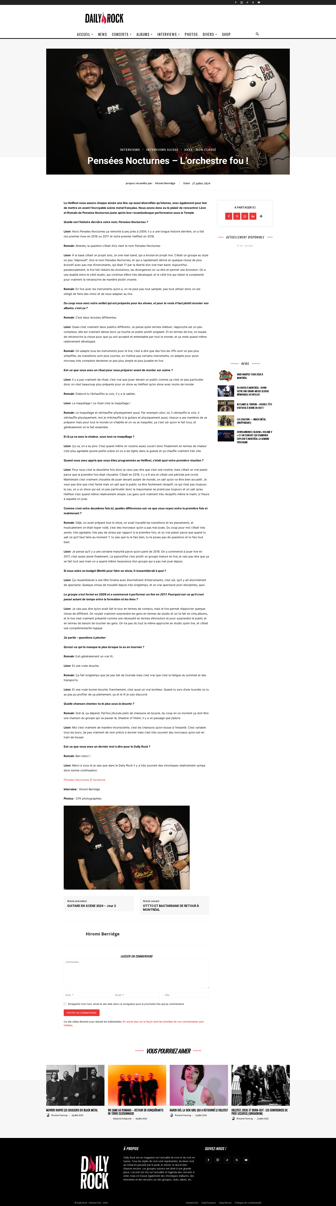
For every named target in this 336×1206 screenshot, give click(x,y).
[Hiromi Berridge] (72, 934)
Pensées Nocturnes (76, 779)
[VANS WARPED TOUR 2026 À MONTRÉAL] (226, 376)
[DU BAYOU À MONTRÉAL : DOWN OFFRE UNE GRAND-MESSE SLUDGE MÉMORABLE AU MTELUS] (226, 391)
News (102, 34)
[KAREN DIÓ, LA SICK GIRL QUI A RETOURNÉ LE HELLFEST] (199, 1085)
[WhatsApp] (244, 216)
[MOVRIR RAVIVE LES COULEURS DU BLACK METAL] (75, 1085)
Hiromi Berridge (165, 183)
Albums (143, 34)
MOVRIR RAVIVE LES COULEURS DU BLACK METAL (72, 1110)
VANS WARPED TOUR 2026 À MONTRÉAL (250, 376)
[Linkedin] (252, 216)
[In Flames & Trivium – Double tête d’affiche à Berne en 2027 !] (226, 406)
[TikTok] (247, 2)
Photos (191, 34)
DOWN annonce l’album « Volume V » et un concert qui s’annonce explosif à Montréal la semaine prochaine (254, 437)
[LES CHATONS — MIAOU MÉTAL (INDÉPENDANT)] (226, 420)
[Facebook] (235, 2)
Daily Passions (209, 1202)
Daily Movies (225, 1202)
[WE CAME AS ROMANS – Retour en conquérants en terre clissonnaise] (137, 1085)
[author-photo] (48, 1115)
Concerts (120, 34)
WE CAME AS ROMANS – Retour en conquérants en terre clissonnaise (135, 1112)
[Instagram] (241, 2)
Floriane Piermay (59, 1115)
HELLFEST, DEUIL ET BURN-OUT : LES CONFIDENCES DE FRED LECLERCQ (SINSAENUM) (260, 1112)
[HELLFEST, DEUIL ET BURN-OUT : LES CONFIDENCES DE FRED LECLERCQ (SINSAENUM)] (261, 1085)
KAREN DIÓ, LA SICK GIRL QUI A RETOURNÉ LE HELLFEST (199, 1110)
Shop (226, 34)
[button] (257, 34)
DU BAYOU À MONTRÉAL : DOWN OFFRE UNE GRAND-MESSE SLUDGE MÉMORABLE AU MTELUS (253, 391)
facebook (99, 779)
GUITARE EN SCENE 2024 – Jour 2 (91, 906)
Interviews (167, 34)
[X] (253, 2)
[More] (261, 216)
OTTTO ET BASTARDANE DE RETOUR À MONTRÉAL (171, 907)
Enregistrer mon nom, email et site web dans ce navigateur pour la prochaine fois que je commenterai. (126, 1003)
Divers (208, 34)
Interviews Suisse (162, 149)
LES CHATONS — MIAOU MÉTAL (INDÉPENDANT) (251, 421)
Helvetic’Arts (192, 1202)
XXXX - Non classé (200, 149)
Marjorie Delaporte (122, 1118)
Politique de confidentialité (248, 1202)
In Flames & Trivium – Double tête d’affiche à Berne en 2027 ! (254, 405)
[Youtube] (258, 2)
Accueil (83, 34)
